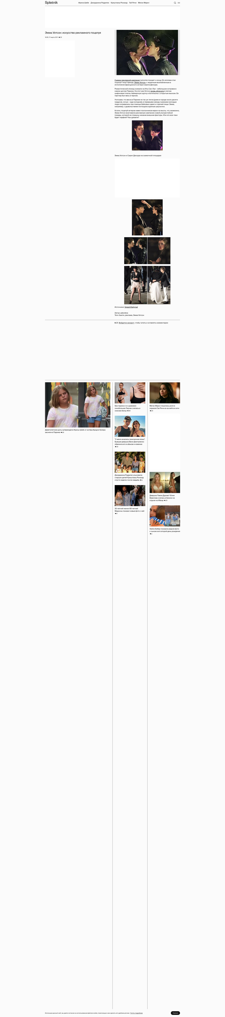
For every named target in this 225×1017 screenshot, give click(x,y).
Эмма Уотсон (138, 315)
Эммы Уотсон (139, 82)
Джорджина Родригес (100, 3)
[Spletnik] (51, 2)
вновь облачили (157, 91)
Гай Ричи (132, 3)
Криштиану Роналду (119, 3)
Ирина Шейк (83, 3)
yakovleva (124, 313)
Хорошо (175, 1013)
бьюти (121, 315)
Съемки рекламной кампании (127, 80)
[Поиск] (175, 3)
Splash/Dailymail (131, 307)
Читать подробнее (136, 1013)
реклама (128, 315)
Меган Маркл (143, 3)
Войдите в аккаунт (126, 323)
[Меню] (179, 3)
